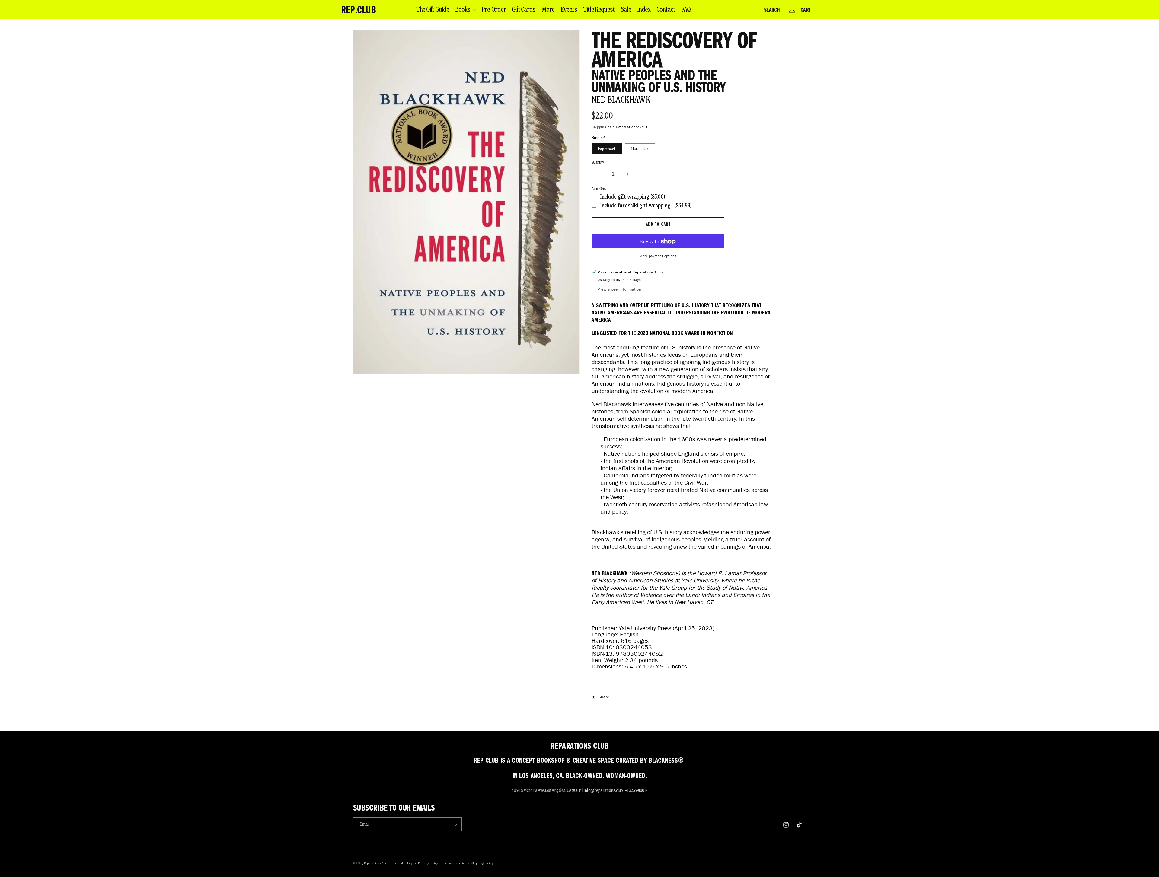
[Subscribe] (454, 824)
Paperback (607, 148)
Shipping (599, 127)
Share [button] (604, 697)
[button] (465, 9)
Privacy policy (428, 863)
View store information (619, 289)
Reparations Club (376, 863)
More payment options (658, 256)
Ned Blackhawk (621, 99)
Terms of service (455, 863)
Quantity (598, 162)
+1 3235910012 (636, 790)
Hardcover (640, 148)
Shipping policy (482, 863)
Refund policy (403, 863)
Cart (805, 9)
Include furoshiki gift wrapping (636, 205)
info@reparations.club (603, 790)
